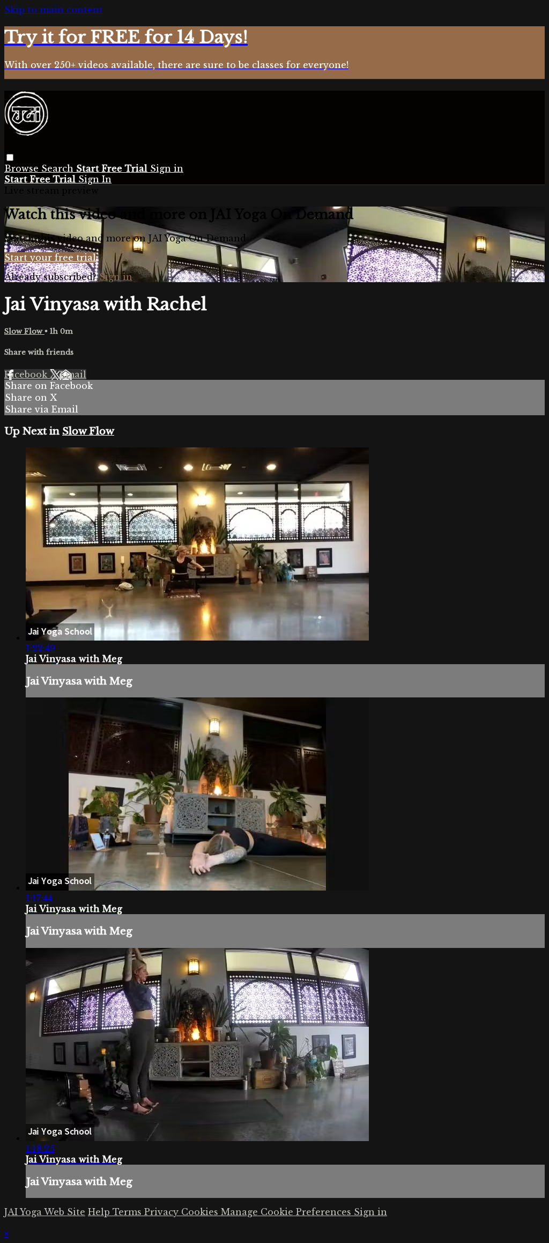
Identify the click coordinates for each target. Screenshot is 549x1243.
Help (100, 1212)
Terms (128, 1212)
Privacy (162, 1212)
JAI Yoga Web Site (44, 1212)
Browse (22, 168)
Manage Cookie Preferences (287, 1212)
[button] (9, 157)
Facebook (27, 374)
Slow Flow (24, 331)
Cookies (201, 1212)
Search (58, 168)
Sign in (166, 168)
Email (73, 374)
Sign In (95, 179)
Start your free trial (50, 257)
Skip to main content (53, 9)
